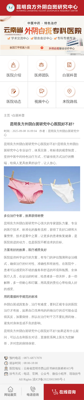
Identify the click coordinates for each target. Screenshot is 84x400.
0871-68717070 (33, 358)
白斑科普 (18, 115)
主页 (7, 115)
